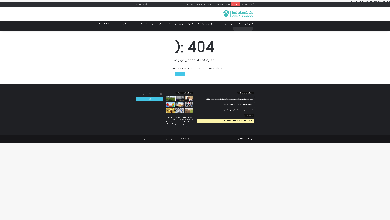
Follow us (250, 115)
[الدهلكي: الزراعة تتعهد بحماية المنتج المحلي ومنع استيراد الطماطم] (189, 110)
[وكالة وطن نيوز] (238, 14)
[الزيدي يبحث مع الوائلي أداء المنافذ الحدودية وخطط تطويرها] (180, 98)
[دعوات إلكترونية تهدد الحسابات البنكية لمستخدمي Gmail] (170, 104)
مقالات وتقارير (143, 24)
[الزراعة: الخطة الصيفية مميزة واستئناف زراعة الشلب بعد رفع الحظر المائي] (170, 98)
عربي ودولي (179, 24)
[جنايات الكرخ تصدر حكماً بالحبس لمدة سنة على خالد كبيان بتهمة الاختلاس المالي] (189, 98)
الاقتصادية (168, 24)
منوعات (132, 24)
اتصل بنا (123, 24)
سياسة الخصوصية (105, 24)
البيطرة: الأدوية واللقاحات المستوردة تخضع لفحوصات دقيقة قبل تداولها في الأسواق (225, 24)
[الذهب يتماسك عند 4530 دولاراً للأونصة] (170, 110)
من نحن (116, 24)
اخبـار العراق (191, 24)
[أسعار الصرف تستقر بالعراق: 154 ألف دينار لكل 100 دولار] (180, 110)
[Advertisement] (175, 13)
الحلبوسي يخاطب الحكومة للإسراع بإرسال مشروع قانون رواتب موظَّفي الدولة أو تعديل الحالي (199, 4)
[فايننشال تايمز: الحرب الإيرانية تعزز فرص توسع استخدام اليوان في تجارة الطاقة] (180, 104)
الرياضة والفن (156, 24)
